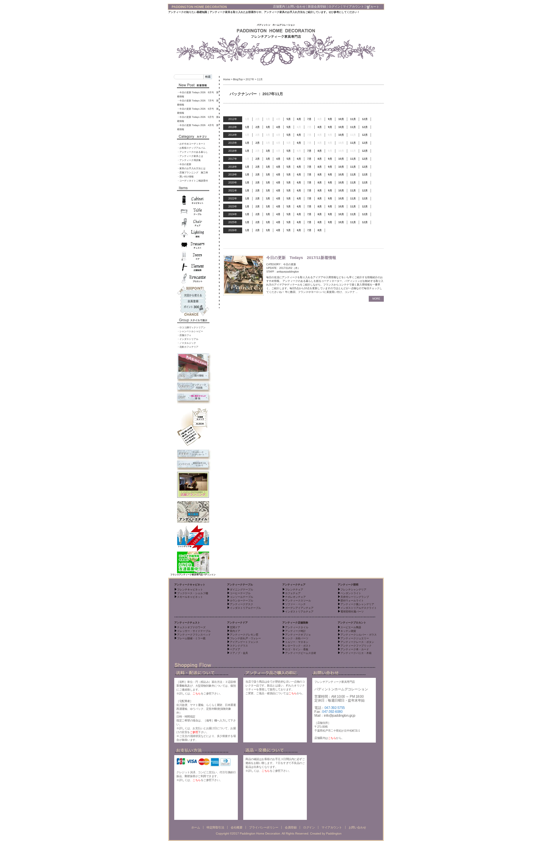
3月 (268, 127)
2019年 (232, 174)
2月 (258, 127)
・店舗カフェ (184, 335)
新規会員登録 (317, 6)
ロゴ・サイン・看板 (296, 649)
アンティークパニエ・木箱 (356, 653)
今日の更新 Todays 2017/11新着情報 (301, 258)
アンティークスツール (298, 600)
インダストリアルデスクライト (358, 607)
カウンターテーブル (241, 600)
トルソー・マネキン (296, 642)
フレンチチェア (294, 589)
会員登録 (290, 827)
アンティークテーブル (240, 584)
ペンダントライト (350, 593)
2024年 (232, 214)
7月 (309, 119)
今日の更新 (289, 264)
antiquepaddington (288, 271)
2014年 (232, 134)
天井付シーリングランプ (354, 596)
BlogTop (238, 79)
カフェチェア (293, 593)
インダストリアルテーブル (245, 607)
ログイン (334, 6)
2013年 (232, 127)
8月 (320, 127)
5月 (289, 119)
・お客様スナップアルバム (191, 148)
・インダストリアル (187, 339)
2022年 (232, 198)
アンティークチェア (294, 584)
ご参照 (194, 732)
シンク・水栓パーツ (296, 638)
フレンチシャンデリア (353, 589)
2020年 (232, 182)
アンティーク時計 (295, 631)
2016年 (232, 150)
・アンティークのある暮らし (192, 152)
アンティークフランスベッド (194, 634)
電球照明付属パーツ (352, 611)
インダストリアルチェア (299, 611)
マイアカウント (353, 6)
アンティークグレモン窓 (244, 634)
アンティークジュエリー (354, 638)
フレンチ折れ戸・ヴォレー (245, 638)
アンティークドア (237, 622)
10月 (341, 119)
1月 (247, 127)
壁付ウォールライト (352, 600)
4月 (278, 127)
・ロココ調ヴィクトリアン (191, 327)
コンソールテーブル (241, 596)
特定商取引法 (215, 827)
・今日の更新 (184, 164)
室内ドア (235, 631)
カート (374, 6)
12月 (365, 119)
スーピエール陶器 (350, 627)
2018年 (232, 166)
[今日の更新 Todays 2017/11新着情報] (243, 275)
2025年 (232, 222)
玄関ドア (235, 627)
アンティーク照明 (348, 584)
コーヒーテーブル (240, 593)
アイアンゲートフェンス (244, 642)
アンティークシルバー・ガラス (358, 634)
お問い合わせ (296, 6)
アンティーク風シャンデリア (357, 604)
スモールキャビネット (190, 596)
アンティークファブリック (356, 645)
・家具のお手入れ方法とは (191, 168)
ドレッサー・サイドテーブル (194, 631)
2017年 (250, 79)
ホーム (195, 827)
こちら (197, 693)
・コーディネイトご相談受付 (192, 180)
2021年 (232, 190)
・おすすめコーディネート (191, 143)
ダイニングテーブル (241, 589)
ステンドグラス (239, 645)
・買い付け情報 (185, 176)
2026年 (232, 230)
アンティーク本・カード (354, 649)
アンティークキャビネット (189, 584)
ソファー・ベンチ (295, 604)
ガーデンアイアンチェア (299, 607)
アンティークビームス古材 (300, 653)
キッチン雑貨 (348, 631)
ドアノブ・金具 (239, 653)
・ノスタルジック (186, 343)
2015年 (232, 142)
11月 (353, 119)
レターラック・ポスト (298, 645)
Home (226, 79)
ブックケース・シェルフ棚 (192, 593)
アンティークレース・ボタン (357, 642)
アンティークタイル (296, 627)
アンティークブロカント (352, 622)
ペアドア (235, 649)
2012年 (232, 119)
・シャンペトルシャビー (190, 331)
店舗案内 (279, 6)
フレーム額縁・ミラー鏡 (191, 638)
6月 (299, 119)
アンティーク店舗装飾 (295, 622)
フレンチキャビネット (190, 589)
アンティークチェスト (187, 622)
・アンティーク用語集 (189, 160)
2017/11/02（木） (289, 268)
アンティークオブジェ (298, 634)
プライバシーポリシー (263, 827)
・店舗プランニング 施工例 (192, 172)
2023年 (232, 206)
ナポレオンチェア (295, 596)
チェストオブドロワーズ (191, 627)
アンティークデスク (241, 604)
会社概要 (236, 827)
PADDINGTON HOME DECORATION (199, 7)
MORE (376, 298)
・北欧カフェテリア (187, 347)
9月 (330, 119)
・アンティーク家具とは (190, 156)
